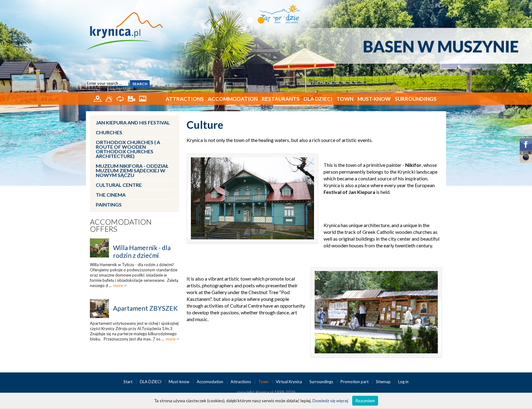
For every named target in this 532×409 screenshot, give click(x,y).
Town (345, 99)
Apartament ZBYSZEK (145, 308)
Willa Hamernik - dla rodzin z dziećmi (142, 251)
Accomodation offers (121, 225)
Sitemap (383, 381)
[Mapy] (98, 98)
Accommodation (233, 99)
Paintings (109, 204)
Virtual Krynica (289, 381)
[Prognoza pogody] (109, 98)
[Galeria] (142, 98)
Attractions (185, 99)
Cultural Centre (119, 185)
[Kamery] (132, 98)
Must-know (374, 99)
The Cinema (111, 195)
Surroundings (416, 99)
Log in (403, 381)
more (118, 285)
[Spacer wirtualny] (120, 98)
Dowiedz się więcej (330, 400)
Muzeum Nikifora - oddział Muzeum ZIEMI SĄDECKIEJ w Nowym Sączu (132, 170)
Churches (109, 132)
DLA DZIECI (318, 99)
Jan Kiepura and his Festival (133, 122)
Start (128, 381)
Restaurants (281, 99)
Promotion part (355, 381)
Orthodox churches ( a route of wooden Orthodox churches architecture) (128, 149)
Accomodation (210, 381)
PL (438, 5)
